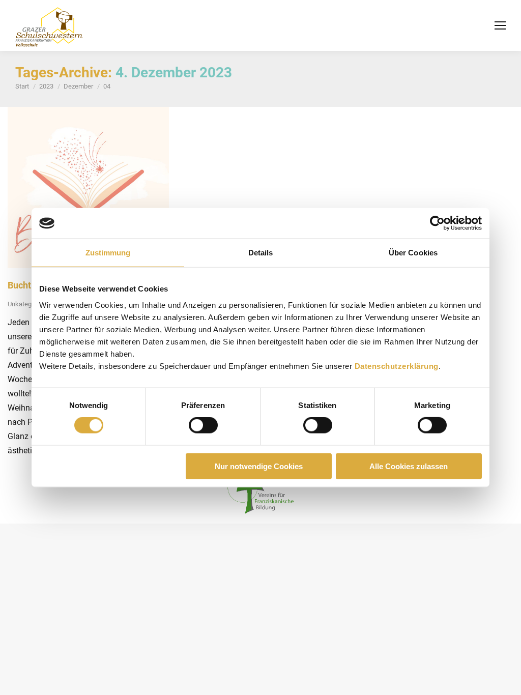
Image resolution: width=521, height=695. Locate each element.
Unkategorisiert (29, 304)
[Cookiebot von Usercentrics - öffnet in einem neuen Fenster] (437, 223)
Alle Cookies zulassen (408, 465)
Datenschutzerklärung (397, 365)
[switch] (203, 425)
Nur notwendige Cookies (259, 465)
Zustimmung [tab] (108, 252)
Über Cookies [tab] (413, 252)
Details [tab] (260, 252)
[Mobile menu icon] (500, 25)
